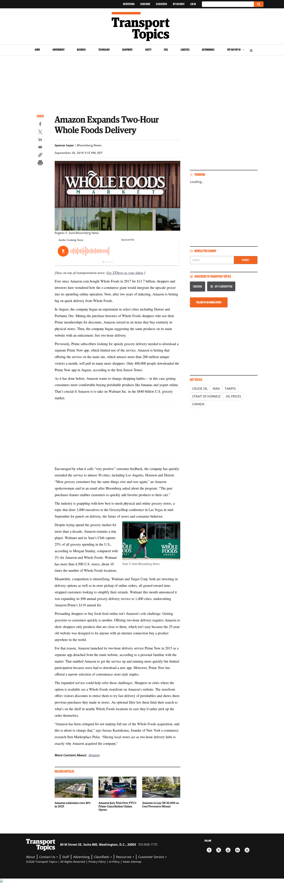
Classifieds (161, 4)
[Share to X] (40, 132)
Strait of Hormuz (206, 396)
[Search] (259, 4)
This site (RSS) (247, 850)
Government (59, 49)
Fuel (166, 49)
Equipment (127, 49)
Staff (65, 857)
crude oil (200, 388)
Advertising (128, 4)
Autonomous (208, 49)
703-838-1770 (147, 844)
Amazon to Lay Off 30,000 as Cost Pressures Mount (160, 804)
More (251, 50)
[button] (40, 155)
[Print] (40, 163)
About (30, 857)
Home (37, 49)
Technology (104, 49)
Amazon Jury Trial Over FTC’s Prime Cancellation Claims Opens (117, 806)
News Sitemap (132, 861)
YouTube (228, 850)
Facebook (209, 850)
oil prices (233, 396)
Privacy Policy (97, 861)
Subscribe (145, 4)
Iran (216, 388)
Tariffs (230, 388)
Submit (245, 260)
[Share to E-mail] (40, 147)
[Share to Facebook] (40, 124)
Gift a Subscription (223, 286)
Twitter (218, 850)
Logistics (185, 49)
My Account (179, 4)
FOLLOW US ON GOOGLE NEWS (208, 302)
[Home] (142, 26)
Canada (198, 404)
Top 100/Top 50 (234, 49)
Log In (193, 4)
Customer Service (151, 857)
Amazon (94, 755)
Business (81, 49)
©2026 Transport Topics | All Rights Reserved (55, 861)
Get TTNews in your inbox (124, 272)
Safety (148, 49)
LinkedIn (237, 850)
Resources (124, 857)
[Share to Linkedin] (40, 140)
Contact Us (47, 857)
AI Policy (114, 861)
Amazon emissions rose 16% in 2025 (73, 804)
